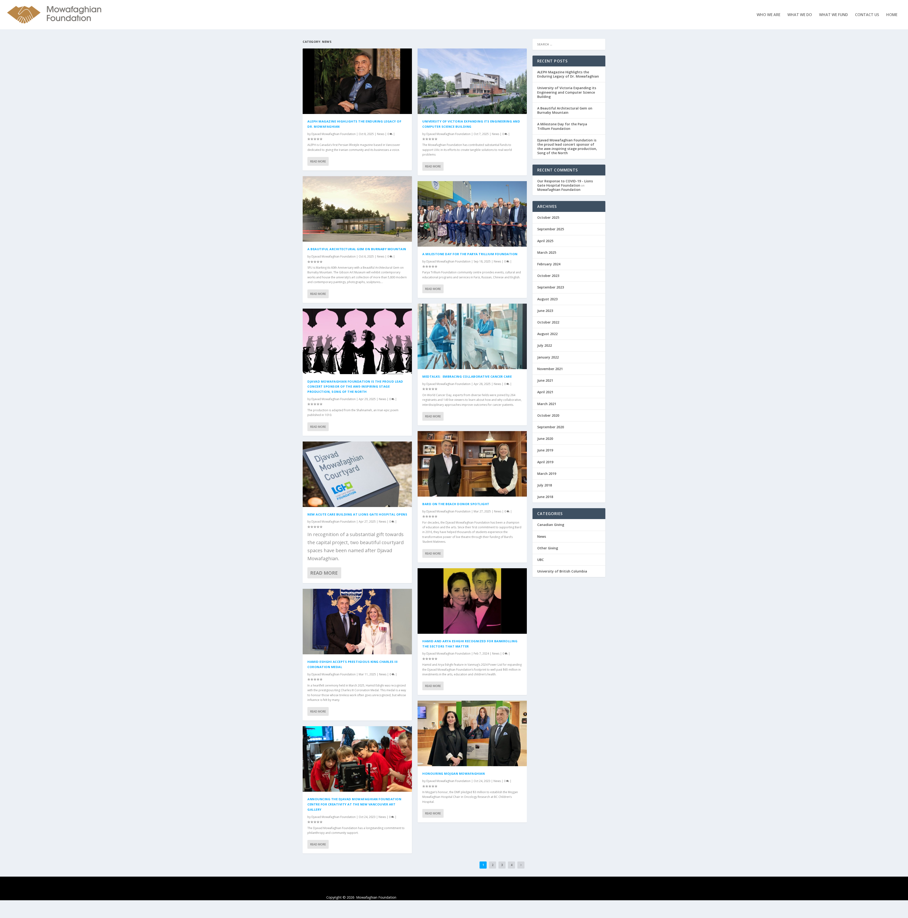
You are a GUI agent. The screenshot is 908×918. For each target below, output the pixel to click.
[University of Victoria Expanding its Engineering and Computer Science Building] (472, 81)
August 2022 (547, 334)
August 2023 (547, 299)
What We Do (799, 15)
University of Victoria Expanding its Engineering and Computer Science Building (566, 92)
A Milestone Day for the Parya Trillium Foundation (470, 254)
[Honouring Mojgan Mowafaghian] (472, 733)
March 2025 (546, 252)
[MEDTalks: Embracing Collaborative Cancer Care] (472, 336)
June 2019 (545, 450)
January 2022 (548, 357)
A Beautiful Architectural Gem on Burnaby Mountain (356, 249)
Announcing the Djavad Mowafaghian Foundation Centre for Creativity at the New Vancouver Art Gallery (354, 804)
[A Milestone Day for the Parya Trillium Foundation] (472, 214)
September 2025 (550, 229)
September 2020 (550, 427)
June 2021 (545, 380)
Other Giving (547, 548)
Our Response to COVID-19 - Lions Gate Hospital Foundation (565, 183)
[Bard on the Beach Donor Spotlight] (472, 464)
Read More (318, 161)
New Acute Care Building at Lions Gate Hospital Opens (357, 514)
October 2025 (548, 217)
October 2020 (548, 415)
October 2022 (548, 322)
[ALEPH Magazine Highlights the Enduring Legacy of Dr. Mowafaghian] (357, 81)
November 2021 (550, 369)
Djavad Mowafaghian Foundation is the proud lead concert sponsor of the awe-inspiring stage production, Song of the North (355, 386)
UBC (540, 559)
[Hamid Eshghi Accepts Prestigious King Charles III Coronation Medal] (357, 621)
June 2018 (545, 496)
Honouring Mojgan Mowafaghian (453, 773)
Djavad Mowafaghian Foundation (333, 134)
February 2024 (548, 264)
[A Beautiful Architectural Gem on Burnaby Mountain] (357, 209)
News (380, 134)
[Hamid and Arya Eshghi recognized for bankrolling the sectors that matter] (472, 601)
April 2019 (545, 462)
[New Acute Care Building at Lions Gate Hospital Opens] (357, 474)
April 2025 (545, 241)
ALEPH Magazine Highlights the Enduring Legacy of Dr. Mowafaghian (568, 74)
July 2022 (544, 345)
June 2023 (545, 310)
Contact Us (867, 15)
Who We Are (768, 15)
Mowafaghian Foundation (559, 189)
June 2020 (545, 438)
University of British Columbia (562, 571)
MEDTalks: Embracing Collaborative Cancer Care (467, 376)
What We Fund (833, 15)
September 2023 (550, 287)
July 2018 (544, 485)
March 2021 (546, 404)
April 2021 (545, 392)
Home (891, 15)
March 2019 (546, 473)
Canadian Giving (550, 524)
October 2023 (548, 275)
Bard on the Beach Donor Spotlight (455, 504)
